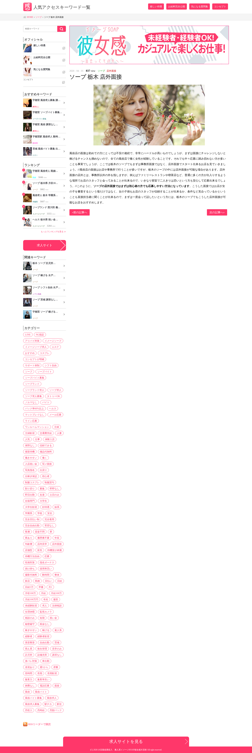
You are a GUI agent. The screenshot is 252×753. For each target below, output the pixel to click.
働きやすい (31, 458)
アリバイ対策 (32, 341)
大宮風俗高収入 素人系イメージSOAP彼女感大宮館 (122, 750)
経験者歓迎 (43, 636)
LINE (28, 334)
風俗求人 (52, 698)
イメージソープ (53, 341)
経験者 (28, 636)
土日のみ (54, 495)
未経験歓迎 (31, 605)
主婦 (56, 427)
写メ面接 (47, 464)
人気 (27, 439)
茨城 (57, 642)
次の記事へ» (217, 212)
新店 (27, 581)
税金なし (44, 624)
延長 (39, 550)
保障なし (30, 445)
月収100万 (30, 593)
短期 (42, 618)
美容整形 (30, 642)
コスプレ (44, 353)
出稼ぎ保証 (31, 476)
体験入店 (50, 439)
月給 (43, 593)
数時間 (45, 575)
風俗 (27, 692)
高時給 (41, 710)
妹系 (57, 507)
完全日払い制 (32, 519)
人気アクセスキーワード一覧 (61, 7)
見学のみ (57, 648)
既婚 (37, 581)
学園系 (28, 513)
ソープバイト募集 (34, 377)
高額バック (56, 710)
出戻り (43, 470)
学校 (39, 513)
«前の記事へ (79, 212)
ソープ (28, 371)
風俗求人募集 (32, 704)
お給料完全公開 (176, 6)
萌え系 (28, 648)
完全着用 (49, 519)
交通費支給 (46, 433)
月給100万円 (31, 599)
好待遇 (45, 507)
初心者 (45, 476)
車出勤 (45, 661)
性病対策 (30, 562)
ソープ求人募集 (33, 396)
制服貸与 (49, 482)
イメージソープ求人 (36, 347)
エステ (55, 347)
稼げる (45, 630)
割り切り (30, 488)
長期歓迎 (52, 673)
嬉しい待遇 (156, 6)
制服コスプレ (32, 482)
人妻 (59, 433)
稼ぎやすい (31, 630)
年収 (57, 538)
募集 (42, 488)
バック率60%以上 (34, 408)
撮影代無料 (31, 575)
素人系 (58, 630)
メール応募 (55, 414)
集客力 (28, 679)
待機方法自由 (32, 556)
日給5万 (29, 587)
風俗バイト (41, 692)
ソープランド (32, 384)
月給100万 (56, 593)
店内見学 (42, 544)
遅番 (55, 667)
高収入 (28, 710)
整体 (57, 575)
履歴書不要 (43, 538)
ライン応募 (31, 421)
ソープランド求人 (34, 390)
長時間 (28, 673)
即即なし (54, 488)
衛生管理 (42, 648)
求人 (44, 605)
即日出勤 (30, 495)
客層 (27, 531)
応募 (47, 556)
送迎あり (30, 667)
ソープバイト (44, 371)
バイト (45, 402)
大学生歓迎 (31, 507)
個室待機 (30, 451)
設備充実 (42, 655)
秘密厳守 (30, 624)
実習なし (49, 525)
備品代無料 (46, 451)
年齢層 (28, 544)
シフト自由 (51, 365)
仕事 (37, 439)
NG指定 (40, 334)
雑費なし (30, 685)
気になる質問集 (199, 6)
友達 (42, 495)
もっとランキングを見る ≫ (53, 232)
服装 (55, 599)
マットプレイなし (34, 414)
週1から (44, 667)
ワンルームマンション (37, 427)
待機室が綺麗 (54, 550)
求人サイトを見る (126, 741)
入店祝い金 (31, 464)
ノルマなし (31, 402)
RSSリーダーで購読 (39, 724)
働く (44, 458)
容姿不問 (40, 531)
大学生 (43, 501)
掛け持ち (30, 568)
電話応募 (44, 685)
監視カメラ (46, 612)
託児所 (28, 655)
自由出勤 (44, 642)
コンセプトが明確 (34, 359)
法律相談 (57, 605)
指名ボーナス (47, 562)
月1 (50, 587)
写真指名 (30, 470)
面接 (57, 685)
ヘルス (52, 408)
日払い (48, 581)
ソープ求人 (55, 390)
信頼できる (46, 445)
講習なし (57, 655)
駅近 (59, 704)
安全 (49, 513)
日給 (59, 581)
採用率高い (46, 568)
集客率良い (43, 679)
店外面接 (57, 544)
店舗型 (28, 550)
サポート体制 (32, 365)
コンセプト (220, 6)
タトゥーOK (53, 396)
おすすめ (30, 353)
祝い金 (53, 618)
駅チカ (48, 704)
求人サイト (44, 245)
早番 (41, 587)
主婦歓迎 (30, 433)
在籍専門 (30, 501)
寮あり (28, 538)
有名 (45, 599)
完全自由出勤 (32, 525)
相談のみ (30, 618)
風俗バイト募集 (33, 698)
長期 (39, 673)
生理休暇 (30, 612)
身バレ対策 (31, 661)
